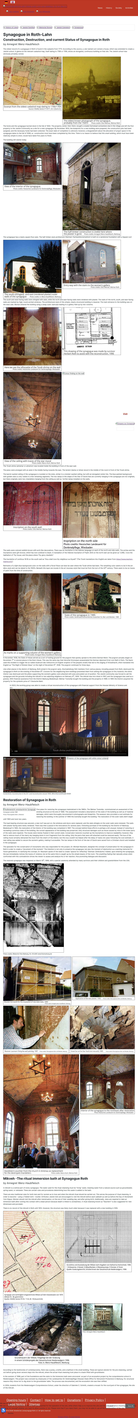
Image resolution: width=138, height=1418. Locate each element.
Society (119, 8)
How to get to (54, 1400)
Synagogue (78, 27)
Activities (129, 8)
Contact (35, 1400)
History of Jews (12, 27)
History (109, 8)
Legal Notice (75, 1417)
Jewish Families (28, 27)
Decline (10, 1413)
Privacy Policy (94, 1400)
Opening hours (16, 1400)
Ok (3, 1413)
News (100, 8)
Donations (74, 1400)
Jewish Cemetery (63, 27)
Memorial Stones (45, 27)
